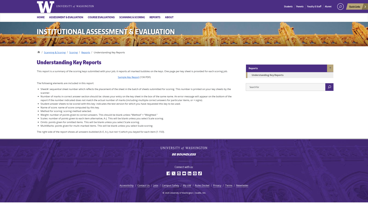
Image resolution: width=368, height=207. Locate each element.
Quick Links (354, 6)
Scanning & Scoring (132, 17)
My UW (187, 185)
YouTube (184, 173)
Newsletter (242, 185)
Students (288, 6)
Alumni (328, 6)
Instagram (179, 173)
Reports (155, 17)
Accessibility (127, 185)
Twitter (173, 173)
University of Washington (46, 6)
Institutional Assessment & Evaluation (38, 51)
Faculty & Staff (314, 6)
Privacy (217, 185)
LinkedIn (189, 173)
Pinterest (195, 173)
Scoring (73, 52)
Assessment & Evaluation (66, 17)
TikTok (200, 173)
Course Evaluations (101, 17)
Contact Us (143, 185)
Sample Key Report (128, 77)
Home (41, 17)
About (169, 17)
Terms (228, 185)
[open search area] (340, 6)
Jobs (155, 185)
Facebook (168, 173)
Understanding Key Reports (267, 75)
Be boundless (184, 154)
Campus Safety (170, 185)
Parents (300, 6)
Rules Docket (202, 185)
